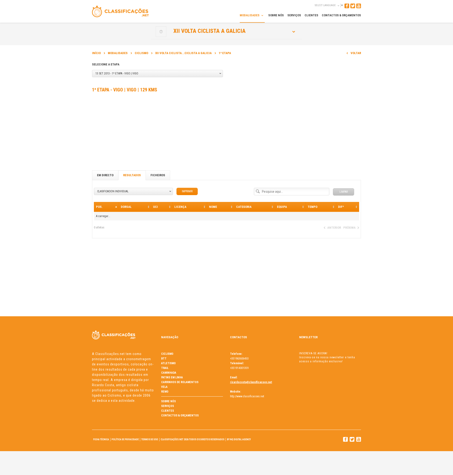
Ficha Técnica (101, 439)
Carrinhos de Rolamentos (179, 382)
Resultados (132, 175)
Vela (164, 387)
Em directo (105, 175)
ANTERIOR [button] (334, 227)
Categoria (244, 207)
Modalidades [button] (250, 15)
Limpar (344, 191)
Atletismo (168, 363)
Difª (341, 207)
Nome (213, 207)
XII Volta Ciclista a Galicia (209, 31)
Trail (164, 368)
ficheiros (158, 175)
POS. (99, 207)
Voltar (356, 53)
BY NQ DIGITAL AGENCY (239, 439)
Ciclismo (141, 53)
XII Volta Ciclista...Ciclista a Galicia (183, 53)
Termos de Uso (149, 439)
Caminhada (168, 372)
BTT (164, 358)
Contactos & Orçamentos (180, 415)
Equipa (282, 207)
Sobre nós (168, 401)
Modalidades (118, 53)
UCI (155, 207)
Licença (180, 207)
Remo (164, 391)
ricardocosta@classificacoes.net (251, 382)
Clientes (167, 410)
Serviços (167, 406)
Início (96, 53)
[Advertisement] (226, 132)
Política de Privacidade (125, 439)
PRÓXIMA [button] (349, 227)
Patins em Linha (172, 377)
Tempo (312, 207)
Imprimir (187, 191)
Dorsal (126, 207)
